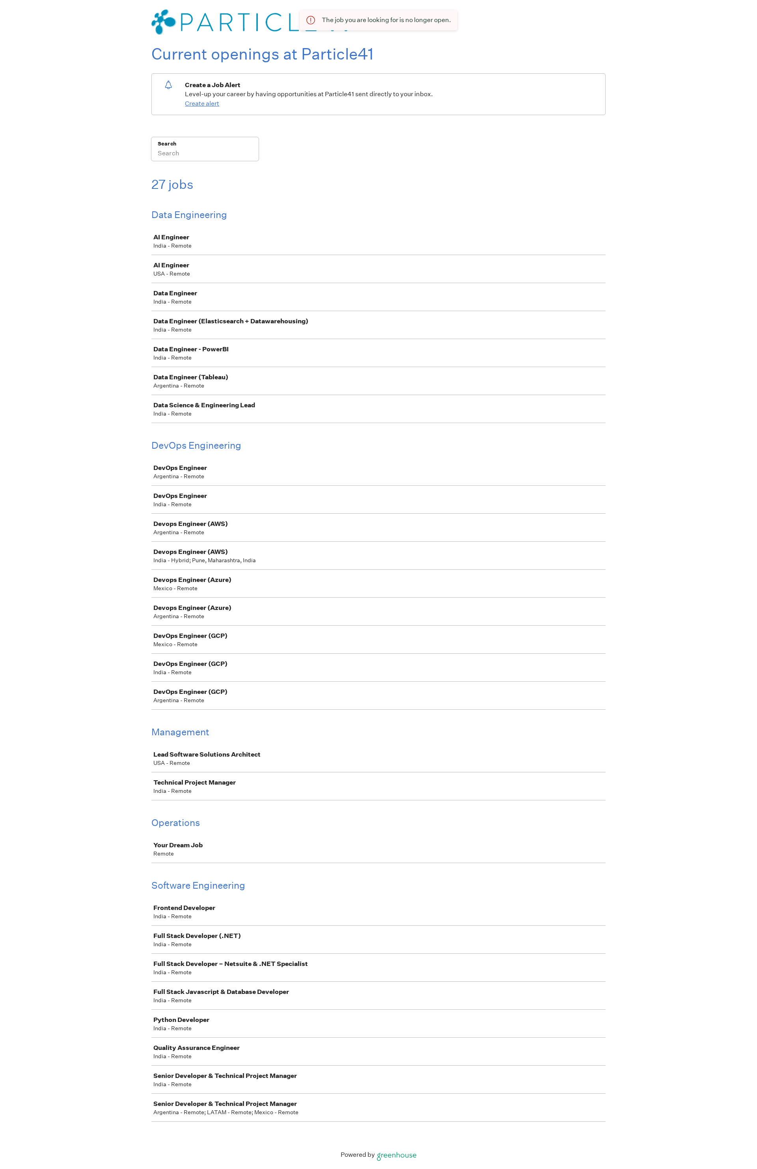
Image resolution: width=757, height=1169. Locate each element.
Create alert (202, 103)
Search (167, 143)
